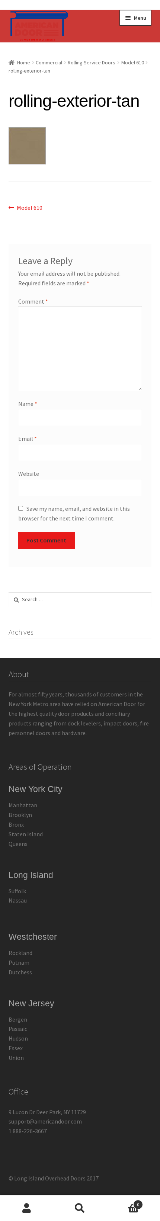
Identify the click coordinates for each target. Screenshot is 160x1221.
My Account (26, 1208)
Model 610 (132, 62)
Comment (33, 301)
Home (23, 62)
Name (27, 403)
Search (79, 1208)
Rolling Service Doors (91, 62)
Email (27, 438)
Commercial (49, 62)
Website (28, 473)
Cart (123, 1201)
